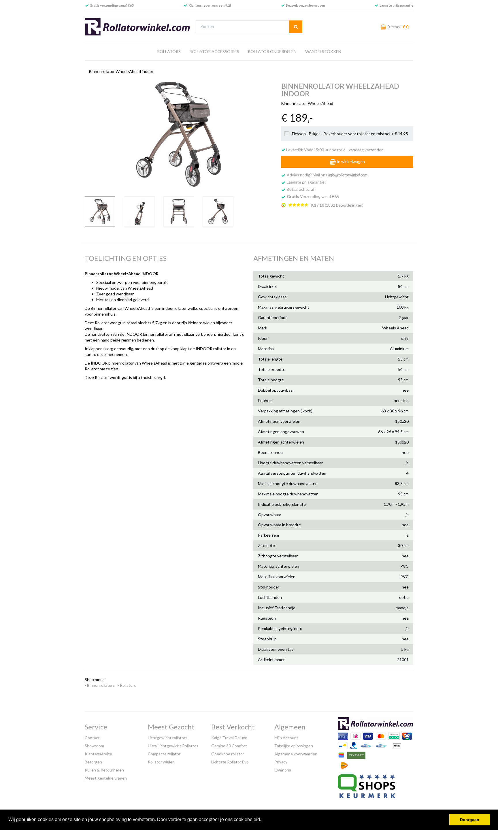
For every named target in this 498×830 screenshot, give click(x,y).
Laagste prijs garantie (396, 5)
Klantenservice (98, 753)
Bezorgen (93, 761)
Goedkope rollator (227, 753)
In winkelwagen (350, 161)
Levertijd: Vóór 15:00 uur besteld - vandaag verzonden (334, 149)
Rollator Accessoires (214, 51)
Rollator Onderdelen (272, 51)
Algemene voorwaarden (295, 753)
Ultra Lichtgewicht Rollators (173, 745)
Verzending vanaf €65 (313, 196)
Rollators (169, 51)
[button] (263, 820)
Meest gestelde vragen (106, 778)
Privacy (280, 761)
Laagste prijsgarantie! (306, 182)
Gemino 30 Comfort (229, 745)
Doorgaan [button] (469, 819)
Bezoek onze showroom (305, 5)
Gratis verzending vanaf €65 (112, 5)
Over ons (282, 769)
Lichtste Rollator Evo (230, 761)
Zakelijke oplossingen (293, 745)
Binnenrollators (100, 685)
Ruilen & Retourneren (104, 769)
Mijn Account (286, 737)
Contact (92, 737)
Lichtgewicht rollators (167, 737)
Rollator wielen (161, 761)
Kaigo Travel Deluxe (229, 737)
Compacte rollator (164, 753)
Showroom (94, 745)
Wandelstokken (323, 51)
